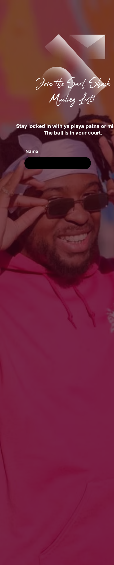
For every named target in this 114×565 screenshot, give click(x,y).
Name (31, 151)
